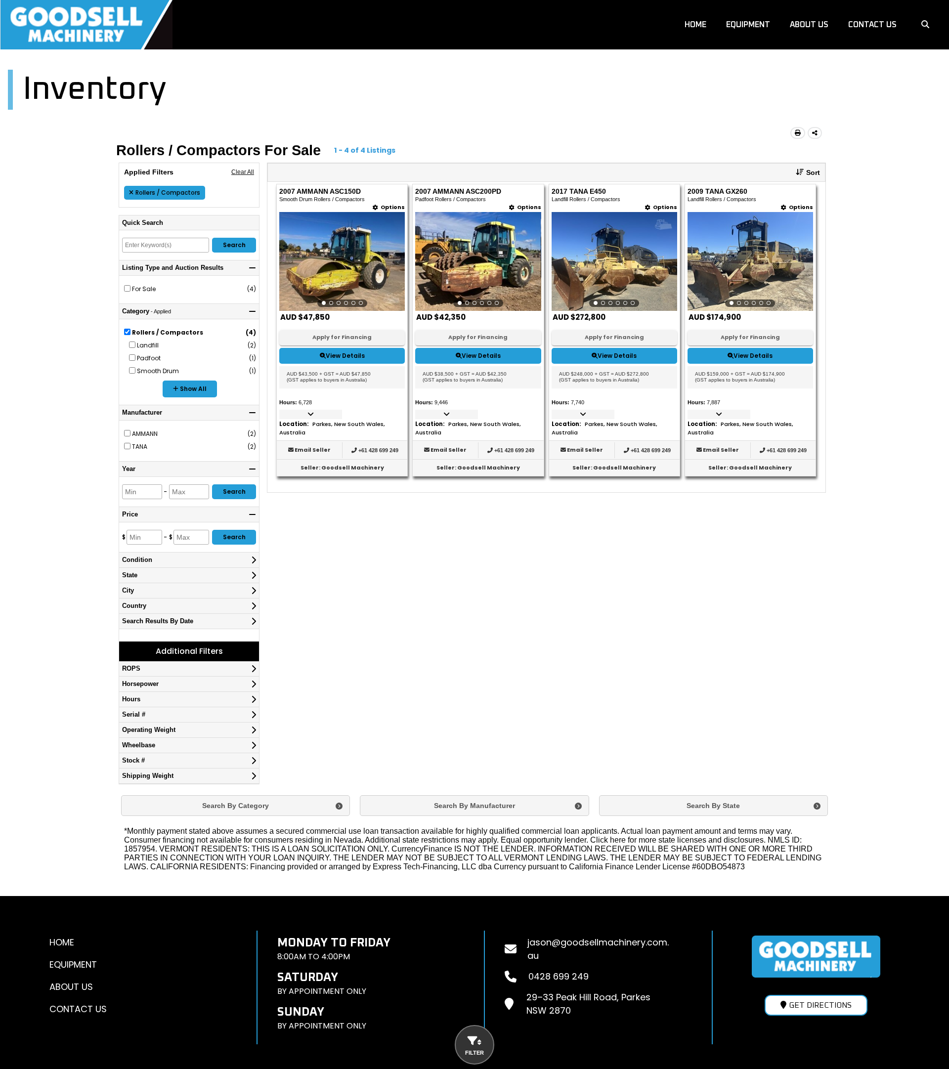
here (618, 840)
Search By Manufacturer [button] (474, 806)
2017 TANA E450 (579, 191)
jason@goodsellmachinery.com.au (598, 949)
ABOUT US (809, 25)
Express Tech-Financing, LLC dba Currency (449, 866)
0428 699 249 (558, 976)
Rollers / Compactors (167, 192)
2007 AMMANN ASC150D (320, 191)
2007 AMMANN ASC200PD (458, 191)
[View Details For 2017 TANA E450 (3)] (614, 261)
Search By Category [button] (235, 806)
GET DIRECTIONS (820, 1005)
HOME (695, 25)
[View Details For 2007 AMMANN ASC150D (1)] (342, 261)
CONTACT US (872, 25)
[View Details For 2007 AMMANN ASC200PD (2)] (478, 261)
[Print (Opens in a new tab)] (797, 133)
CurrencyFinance (421, 849)
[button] (804, 172)
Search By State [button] (713, 806)
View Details (345, 355)
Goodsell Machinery (352, 467)
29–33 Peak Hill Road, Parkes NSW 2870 (588, 1004)
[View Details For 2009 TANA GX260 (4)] (750, 261)
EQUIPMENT (748, 25)
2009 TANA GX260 (717, 191)
